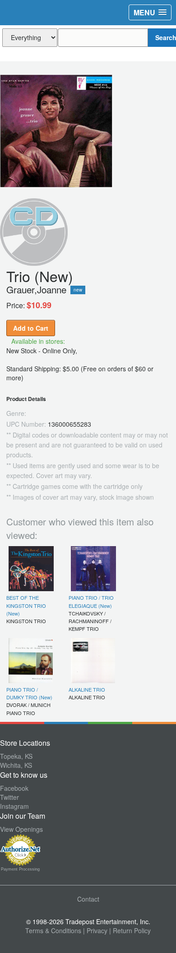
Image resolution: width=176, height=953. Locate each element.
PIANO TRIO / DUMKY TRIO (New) (29, 693)
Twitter (9, 797)
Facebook (14, 788)
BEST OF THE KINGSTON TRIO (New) (26, 605)
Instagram (14, 806)
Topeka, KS (16, 756)
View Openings (21, 829)
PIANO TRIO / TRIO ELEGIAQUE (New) (91, 601)
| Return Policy (130, 930)
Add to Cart (30, 328)
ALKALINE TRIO (87, 689)
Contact (88, 898)
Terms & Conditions (53, 930)
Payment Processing (20, 869)
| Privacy (95, 930)
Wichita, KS (16, 765)
